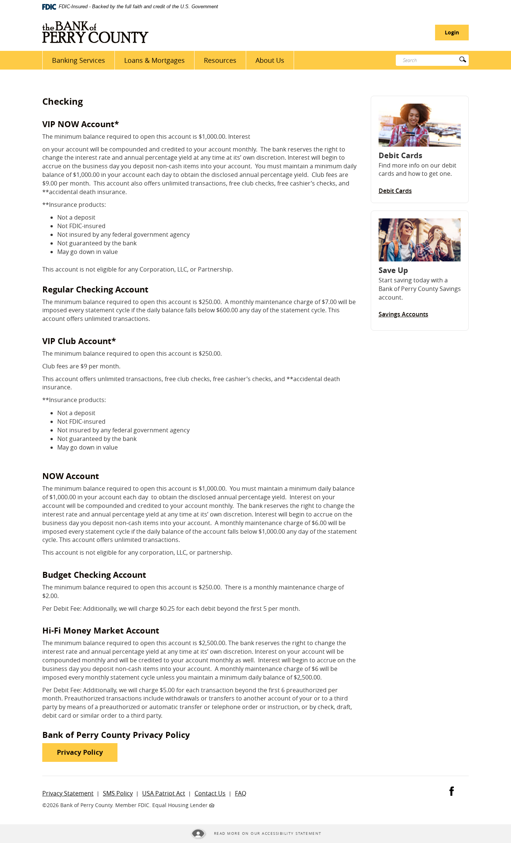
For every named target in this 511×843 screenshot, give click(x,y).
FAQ (240, 793)
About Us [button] (270, 60)
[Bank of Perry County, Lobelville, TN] (95, 32)
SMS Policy (118, 793)
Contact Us (210, 793)
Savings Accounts (403, 314)
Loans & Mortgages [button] (154, 60)
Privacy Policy (87, 752)
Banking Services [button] (78, 60)
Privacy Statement (68, 793)
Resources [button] (220, 60)
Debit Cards (395, 191)
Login (452, 32)
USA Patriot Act (163, 793)
